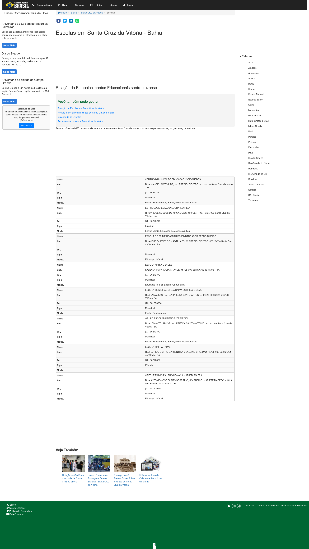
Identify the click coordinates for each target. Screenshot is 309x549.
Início (64, 12)
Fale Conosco (16, 514)
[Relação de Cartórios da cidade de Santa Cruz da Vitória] (73, 463)
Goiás (251, 104)
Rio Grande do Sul (257, 173)
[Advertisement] (145, 59)
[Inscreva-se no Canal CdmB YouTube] (234, 506)
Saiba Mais (9, 45)
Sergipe (252, 189)
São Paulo (253, 195)
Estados (113, 5)
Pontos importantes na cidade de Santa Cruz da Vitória (86, 112)
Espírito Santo (255, 99)
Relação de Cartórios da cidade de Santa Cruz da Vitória (73, 478)
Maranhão (253, 110)
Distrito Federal (256, 94)
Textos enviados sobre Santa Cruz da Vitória (80, 121)
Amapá (252, 78)
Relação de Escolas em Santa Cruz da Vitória (81, 108)
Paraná (252, 142)
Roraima (252, 179)
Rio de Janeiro (255, 157)
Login (129, 5)
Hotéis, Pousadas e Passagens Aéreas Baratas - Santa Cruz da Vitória (98, 479)
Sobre (12, 504)
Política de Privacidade (21, 511)
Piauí (250, 152)
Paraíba (252, 136)
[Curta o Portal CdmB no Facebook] (229, 506)
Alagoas (252, 67)
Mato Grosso (255, 115)
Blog (64, 5)
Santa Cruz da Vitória (92, 12)
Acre (250, 62)
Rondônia (253, 168)
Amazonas (253, 73)
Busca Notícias (44, 5)
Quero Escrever (17, 507)
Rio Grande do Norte (259, 163)
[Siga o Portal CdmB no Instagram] (238, 506)
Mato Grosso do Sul (258, 120)
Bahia (74, 12)
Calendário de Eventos (69, 116)
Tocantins (253, 200)
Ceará (251, 89)
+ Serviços (78, 5)
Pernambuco (254, 147)
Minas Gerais (255, 126)
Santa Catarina (256, 184)
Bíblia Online (26, 125)
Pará (250, 131)
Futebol (98, 5)
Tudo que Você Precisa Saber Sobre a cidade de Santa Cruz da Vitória (124, 479)
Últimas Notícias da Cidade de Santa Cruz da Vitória (150, 478)
